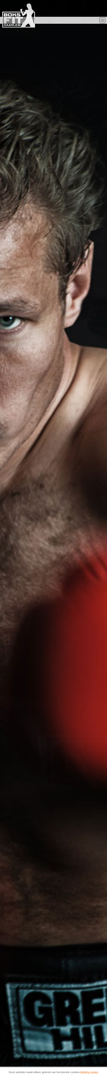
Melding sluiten (89, 1072)
